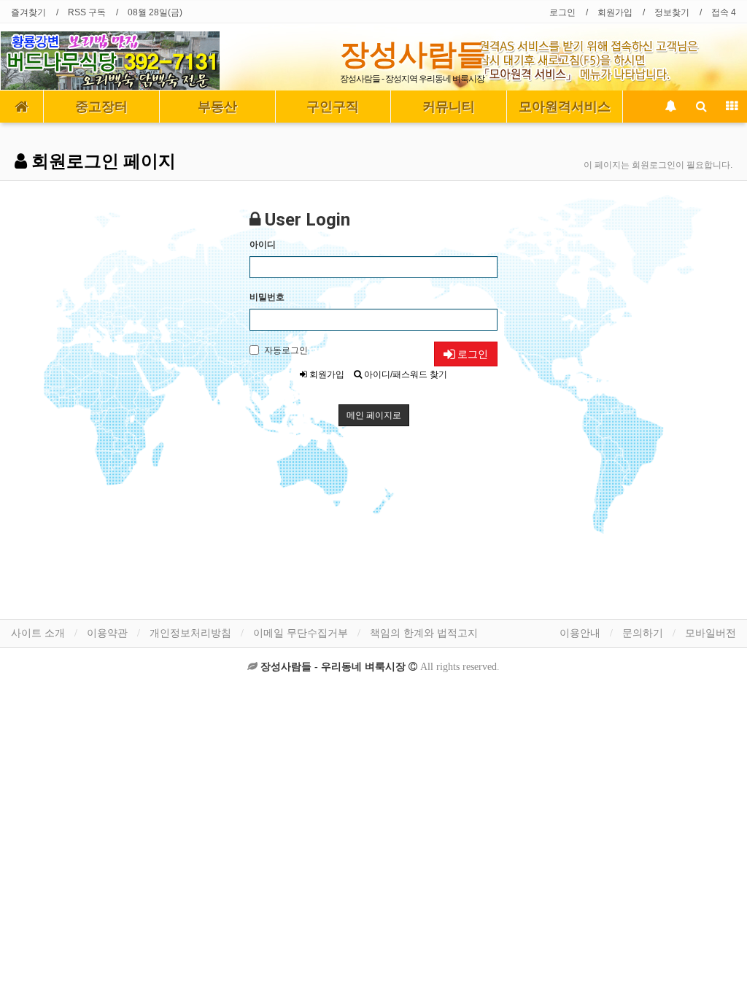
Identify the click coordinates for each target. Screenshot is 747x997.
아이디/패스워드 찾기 (404, 374)
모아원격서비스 (565, 106)
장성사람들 (413, 54)
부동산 (217, 106)
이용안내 (580, 633)
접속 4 (723, 12)
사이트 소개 (38, 633)
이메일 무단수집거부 (300, 633)
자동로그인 (286, 350)
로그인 (562, 12)
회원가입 (614, 12)
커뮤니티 (448, 106)
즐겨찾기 (28, 12)
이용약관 (107, 633)
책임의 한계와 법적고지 (424, 633)
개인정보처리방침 (190, 633)
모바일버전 (710, 633)
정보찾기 (671, 12)
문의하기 (642, 633)
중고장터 (101, 106)
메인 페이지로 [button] (374, 415)
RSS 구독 (87, 12)
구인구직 (332, 106)
